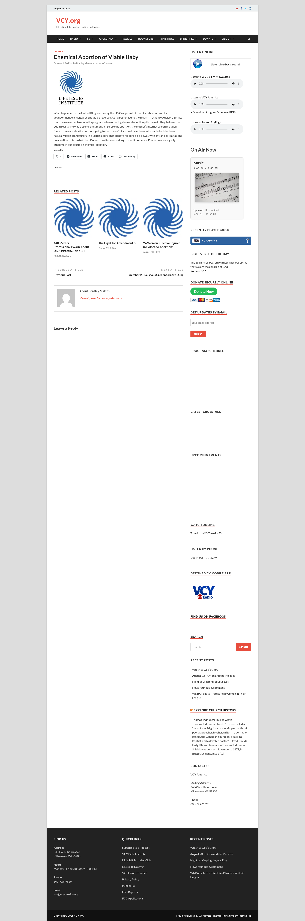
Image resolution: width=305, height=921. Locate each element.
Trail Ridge (166, 38)
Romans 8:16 (198, 271)
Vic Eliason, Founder (134, 873)
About (226, 38)
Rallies (127, 38)
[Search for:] (220, 647)
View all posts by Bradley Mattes (100, 298)
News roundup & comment (208, 687)
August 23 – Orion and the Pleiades (213, 675)
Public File (128, 885)
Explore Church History (215, 710)
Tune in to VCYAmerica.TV (206, 533)
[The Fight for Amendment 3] (118, 239)
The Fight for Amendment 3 (117, 243)
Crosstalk (106, 38)
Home (60, 38)
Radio (74, 38)
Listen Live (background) (226, 64)
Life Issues (59, 51)
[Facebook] (241, 8)
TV (88, 38)
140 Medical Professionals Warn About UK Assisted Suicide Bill (71, 247)
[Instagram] (250, 8)
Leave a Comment (104, 63)
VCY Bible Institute (134, 854)
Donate (208, 38)
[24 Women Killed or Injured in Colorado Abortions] (163, 239)
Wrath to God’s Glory (205, 669)
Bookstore (145, 38)
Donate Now (204, 291)
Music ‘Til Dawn (133, 866)
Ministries (187, 38)
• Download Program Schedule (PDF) (213, 112)
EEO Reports (130, 892)
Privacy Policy (130, 879)
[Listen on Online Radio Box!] (247, 241)
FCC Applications (132, 898)
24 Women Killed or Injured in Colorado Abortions (162, 245)
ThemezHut (244, 915)
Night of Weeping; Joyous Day (210, 681)
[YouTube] (237, 8)
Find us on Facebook (208, 616)
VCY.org (68, 20)
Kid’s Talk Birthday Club (136, 860)
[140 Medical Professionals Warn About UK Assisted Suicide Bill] (74, 239)
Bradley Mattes (84, 63)
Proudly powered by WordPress (193, 915)
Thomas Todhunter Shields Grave (212, 719)
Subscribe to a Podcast (135, 847)
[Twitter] (246, 8)
